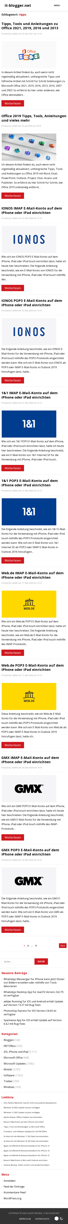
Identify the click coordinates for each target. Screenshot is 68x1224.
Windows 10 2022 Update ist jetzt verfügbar (22, 1107)
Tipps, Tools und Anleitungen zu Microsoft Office (24, 1127)
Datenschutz (42, 1218)
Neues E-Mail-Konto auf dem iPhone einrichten (24, 1122)
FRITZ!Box (10, 1046)
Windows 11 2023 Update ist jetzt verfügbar (22, 1112)
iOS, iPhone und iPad (16, 1052)
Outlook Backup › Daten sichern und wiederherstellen (26, 1165)
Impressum (25, 1218)
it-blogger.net (18, 5)
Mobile (8, 1069)
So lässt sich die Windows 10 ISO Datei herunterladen (26, 1141)
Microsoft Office (13, 1057)
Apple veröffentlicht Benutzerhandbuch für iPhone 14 (26, 1150)
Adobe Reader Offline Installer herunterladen (23, 1117)
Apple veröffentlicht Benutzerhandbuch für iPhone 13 (26, 1155)
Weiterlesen (13, 103)
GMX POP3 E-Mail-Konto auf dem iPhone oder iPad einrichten (30, 852)
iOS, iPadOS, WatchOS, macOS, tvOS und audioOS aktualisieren (30, 1103)
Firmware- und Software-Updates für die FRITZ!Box (25, 1131)
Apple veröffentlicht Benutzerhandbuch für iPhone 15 (26, 1146)
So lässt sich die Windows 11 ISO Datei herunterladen (26, 1136)
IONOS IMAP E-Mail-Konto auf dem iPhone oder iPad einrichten (31, 210)
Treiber (8, 1081)
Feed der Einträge (14, 1186)
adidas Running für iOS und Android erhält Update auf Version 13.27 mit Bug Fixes (33, 1003)
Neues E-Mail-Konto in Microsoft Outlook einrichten (25, 1160)
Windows (9, 1087)
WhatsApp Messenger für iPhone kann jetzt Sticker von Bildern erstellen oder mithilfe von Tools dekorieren (34, 982)
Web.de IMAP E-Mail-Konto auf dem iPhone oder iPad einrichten (32, 575)
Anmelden (9, 1180)
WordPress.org (13, 1198)
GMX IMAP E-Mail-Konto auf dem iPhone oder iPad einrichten (30, 759)
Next (63, 945)
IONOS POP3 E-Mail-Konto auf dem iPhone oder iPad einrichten (31, 302)
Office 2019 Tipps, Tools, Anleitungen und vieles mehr (33, 118)
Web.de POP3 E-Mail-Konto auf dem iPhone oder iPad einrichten (32, 667)
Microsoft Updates (15, 1063)
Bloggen (9, 1040)
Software (9, 1075)
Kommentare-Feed (15, 1192)
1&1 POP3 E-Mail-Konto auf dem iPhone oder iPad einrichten (29, 482)
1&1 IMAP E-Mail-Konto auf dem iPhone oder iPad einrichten (29, 395)
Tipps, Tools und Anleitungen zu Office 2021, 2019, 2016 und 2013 (29, 25)
